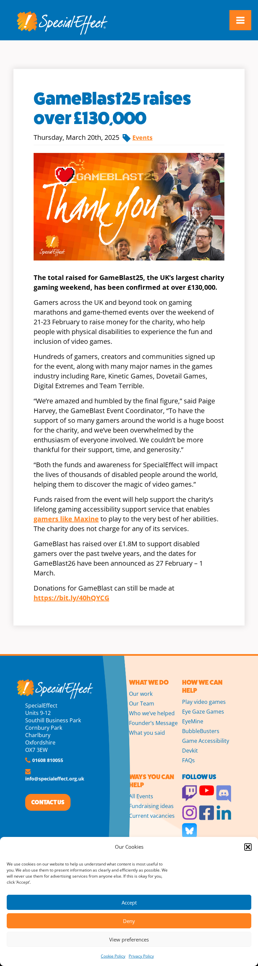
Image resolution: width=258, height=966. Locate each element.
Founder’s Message (153, 723)
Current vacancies (152, 815)
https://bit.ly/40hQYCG (71, 597)
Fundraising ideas (151, 806)
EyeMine (192, 721)
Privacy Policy (141, 956)
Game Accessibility (205, 740)
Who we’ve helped (152, 713)
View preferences (129, 939)
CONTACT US (47, 802)
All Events (141, 796)
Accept (129, 902)
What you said (147, 732)
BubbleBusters (200, 731)
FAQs (188, 760)
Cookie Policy (113, 956)
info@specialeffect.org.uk (54, 778)
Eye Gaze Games (203, 711)
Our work (141, 693)
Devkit (190, 750)
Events (142, 137)
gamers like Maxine (66, 518)
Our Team (141, 703)
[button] (248, 847)
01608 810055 (47, 760)
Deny (129, 921)
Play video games (204, 702)
